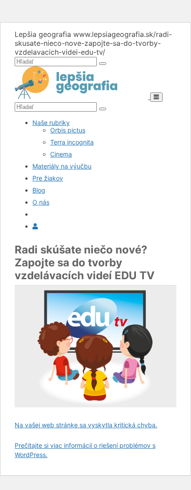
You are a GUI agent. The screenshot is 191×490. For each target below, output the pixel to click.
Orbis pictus (67, 130)
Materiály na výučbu (62, 166)
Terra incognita (72, 142)
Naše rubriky (51, 122)
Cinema (61, 154)
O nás (40, 202)
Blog (38, 190)
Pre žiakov (47, 178)
